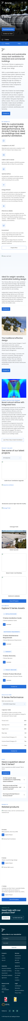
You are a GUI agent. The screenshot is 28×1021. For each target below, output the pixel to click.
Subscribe (14, 947)
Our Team (17, 970)
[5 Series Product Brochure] (14, 675)
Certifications (18, 985)
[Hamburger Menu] (25, 2)
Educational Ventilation (7, 975)
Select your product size (7, 701)
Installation (17, 962)
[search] (22, 2)
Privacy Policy (18, 992)
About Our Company (19, 968)
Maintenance (18, 955)
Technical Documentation (5, 988)
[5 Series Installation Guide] (14, 619)
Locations (17, 980)
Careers (17, 977)
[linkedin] (17, 1011)
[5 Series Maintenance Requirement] (14, 638)
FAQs (3, 992)
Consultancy (18, 958)
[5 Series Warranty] (14, 657)
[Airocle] (7, 2)
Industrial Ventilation (6, 968)
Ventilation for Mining (6, 970)
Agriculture (4, 977)
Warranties (17, 988)
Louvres (3, 958)
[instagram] (9, 1011)
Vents (3, 955)
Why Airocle (17, 973)
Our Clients (17, 975)
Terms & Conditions (19, 990)
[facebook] (13, 1011)
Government (4, 973)
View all (3, 960)
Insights (3, 985)
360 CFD (17, 960)
